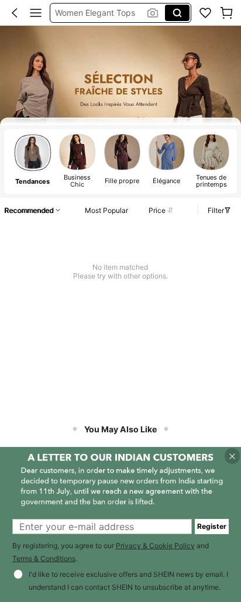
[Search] (177, 13)
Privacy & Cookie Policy (155, 545)
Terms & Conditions (43, 558)
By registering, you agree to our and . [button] (110, 552)
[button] (14, 13)
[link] (205, 13)
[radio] (32, 161)
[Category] (35, 13)
